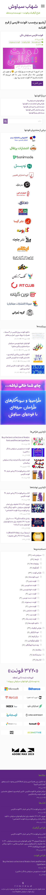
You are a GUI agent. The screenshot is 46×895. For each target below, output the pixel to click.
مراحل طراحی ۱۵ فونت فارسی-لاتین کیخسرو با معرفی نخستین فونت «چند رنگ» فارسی (23, 793)
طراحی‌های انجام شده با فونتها (33, 103)
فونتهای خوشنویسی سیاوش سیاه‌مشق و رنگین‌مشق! (19, 345)
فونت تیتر (32, 581)
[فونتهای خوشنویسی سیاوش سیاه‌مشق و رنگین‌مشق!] (38, 347)
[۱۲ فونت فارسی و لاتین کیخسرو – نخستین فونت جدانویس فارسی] (38, 358)
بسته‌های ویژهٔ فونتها (36, 113)
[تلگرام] (31, 886)
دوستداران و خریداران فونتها (33, 106)
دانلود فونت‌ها (33, 623)
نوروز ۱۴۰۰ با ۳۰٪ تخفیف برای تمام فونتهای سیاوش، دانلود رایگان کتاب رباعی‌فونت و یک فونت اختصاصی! (17, 507)
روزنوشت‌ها (34, 563)
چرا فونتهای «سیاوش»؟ (35, 100)
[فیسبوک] (15, 886)
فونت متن (32, 606)
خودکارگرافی (34, 632)
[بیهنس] (20, 886)
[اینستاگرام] (23, 886)
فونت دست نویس (29, 598)
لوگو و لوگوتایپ (33, 640)
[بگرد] (5, 121)
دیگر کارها (35, 636)
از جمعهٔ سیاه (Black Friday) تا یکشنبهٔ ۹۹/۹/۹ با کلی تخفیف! (18, 535)
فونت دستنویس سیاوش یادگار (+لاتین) (30, 871)
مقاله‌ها (38, 650)
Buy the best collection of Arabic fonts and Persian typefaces (16, 439)
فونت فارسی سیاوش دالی (31, 35)
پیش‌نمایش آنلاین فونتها (35, 110)
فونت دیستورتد (14, 42)
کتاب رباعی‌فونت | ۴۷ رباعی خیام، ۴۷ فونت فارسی (28, 809)
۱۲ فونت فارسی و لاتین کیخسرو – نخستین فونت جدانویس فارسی (18, 356)
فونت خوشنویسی (29, 589)
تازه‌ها (37, 559)
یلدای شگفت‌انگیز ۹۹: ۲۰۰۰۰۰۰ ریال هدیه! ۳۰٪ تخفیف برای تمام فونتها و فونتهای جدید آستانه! (17, 521)
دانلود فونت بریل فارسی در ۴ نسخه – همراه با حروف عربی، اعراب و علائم (16, 334)
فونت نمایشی (31, 610)
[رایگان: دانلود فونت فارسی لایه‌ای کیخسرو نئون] (38, 369)
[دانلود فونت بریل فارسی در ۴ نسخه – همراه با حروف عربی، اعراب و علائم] (38, 336)
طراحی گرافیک (36, 628)
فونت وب (33, 615)
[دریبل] (17, 886)
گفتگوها (36, 568)
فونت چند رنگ (31, 619)
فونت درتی (32, 594)
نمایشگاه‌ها (37, 655)
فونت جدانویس (30, 585)
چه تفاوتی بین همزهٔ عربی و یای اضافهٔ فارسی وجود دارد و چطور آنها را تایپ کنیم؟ (23, 783)
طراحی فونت (26, 42)
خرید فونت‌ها (36, 42)
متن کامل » (37, 83)
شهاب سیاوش (23, 7)
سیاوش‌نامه (36, 555)
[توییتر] (25, 886)
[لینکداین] (28, 886)
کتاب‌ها (38, 660)
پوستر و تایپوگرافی (32, 645)
